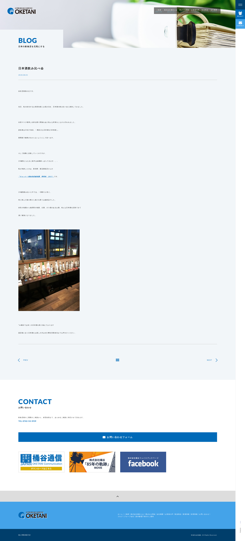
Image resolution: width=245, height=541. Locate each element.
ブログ (120, 516)
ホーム (120, 514)
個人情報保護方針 (24, 535)
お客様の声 (169, 514)
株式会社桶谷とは (137, 514)
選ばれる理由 (150, 514)
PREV (25, 360)
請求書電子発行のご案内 (145, 516)
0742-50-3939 (29, 421)
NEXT (209, 360)
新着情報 (186, 514)
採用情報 (194, 514)
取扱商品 (178, 514)
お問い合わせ (204, 514)
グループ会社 (129, 516)
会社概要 (160, 514)
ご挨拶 (126, 514)
